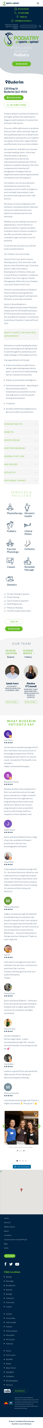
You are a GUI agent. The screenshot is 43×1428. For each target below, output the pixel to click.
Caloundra (10, 1298)
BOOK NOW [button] (21, 64)
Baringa (9, 1277)
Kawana (9, 1326)
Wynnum (9, 1385)
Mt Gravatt (10, 1339)
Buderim (9, 1290)
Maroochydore (11, 1331)
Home (6, 1218)
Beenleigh (9, 1281)
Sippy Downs (11, 1368)
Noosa (8, 1351)
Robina (8, 1364)
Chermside (10, 1302)
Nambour (9, 1344)
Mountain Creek (22, 320)
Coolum (9, 1307)
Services (7, 1222)
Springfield (10, 1372)
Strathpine (10, 1376)
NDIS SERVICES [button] (20, 1391)
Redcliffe (9, 1359)
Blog (5, 1244)
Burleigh (9, 1294)
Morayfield (10, 1335)
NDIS (6, 307)
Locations (7, 1235)
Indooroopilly (11, 1322)
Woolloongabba (12, 1381)
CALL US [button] (14, 621)
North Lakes (10, 1355)
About (6, 1231)
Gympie (9, 1314)
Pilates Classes (9, 1227)
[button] (21, 1190)
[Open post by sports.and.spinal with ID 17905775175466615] (21, 1128)
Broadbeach (10, 1285)
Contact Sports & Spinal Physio (15, 1239)
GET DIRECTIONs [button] (18, 105)
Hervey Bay (10, 1318)
